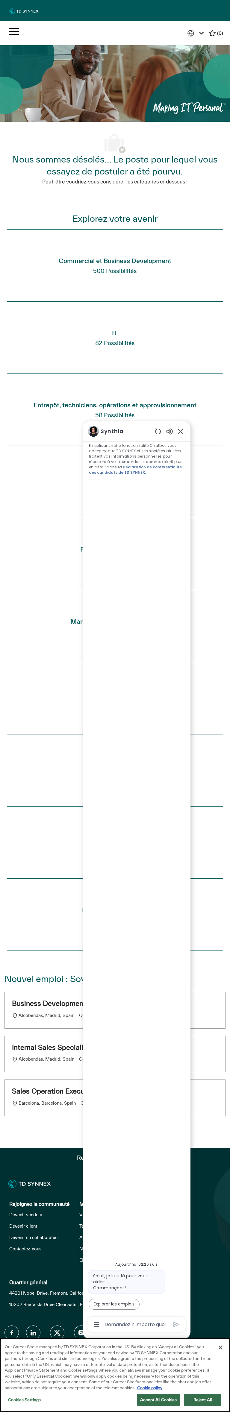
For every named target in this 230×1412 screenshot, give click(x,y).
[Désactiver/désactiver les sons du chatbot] (169, 431)
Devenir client (23, 1226)
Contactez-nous (25, 1248)
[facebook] (11, 1333)
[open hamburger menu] (14, 33)
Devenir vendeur (25, 1214)
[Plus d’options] (96, 1324)
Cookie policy (149, 1387)
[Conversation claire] (158, 431)
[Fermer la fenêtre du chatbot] (180, 431)
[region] (136, 877)
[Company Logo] (24, 11)
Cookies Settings (24, 1399)
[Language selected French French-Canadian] (196, 33)
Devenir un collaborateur (34, 1237)
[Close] (220, 1347)
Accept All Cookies (158, 1399)
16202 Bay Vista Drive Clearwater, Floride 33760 (59, 1304)
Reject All (202, 1399)
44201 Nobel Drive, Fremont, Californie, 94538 (57, 1293)
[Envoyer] (176, 1324)
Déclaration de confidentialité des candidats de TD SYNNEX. (135, 469)
